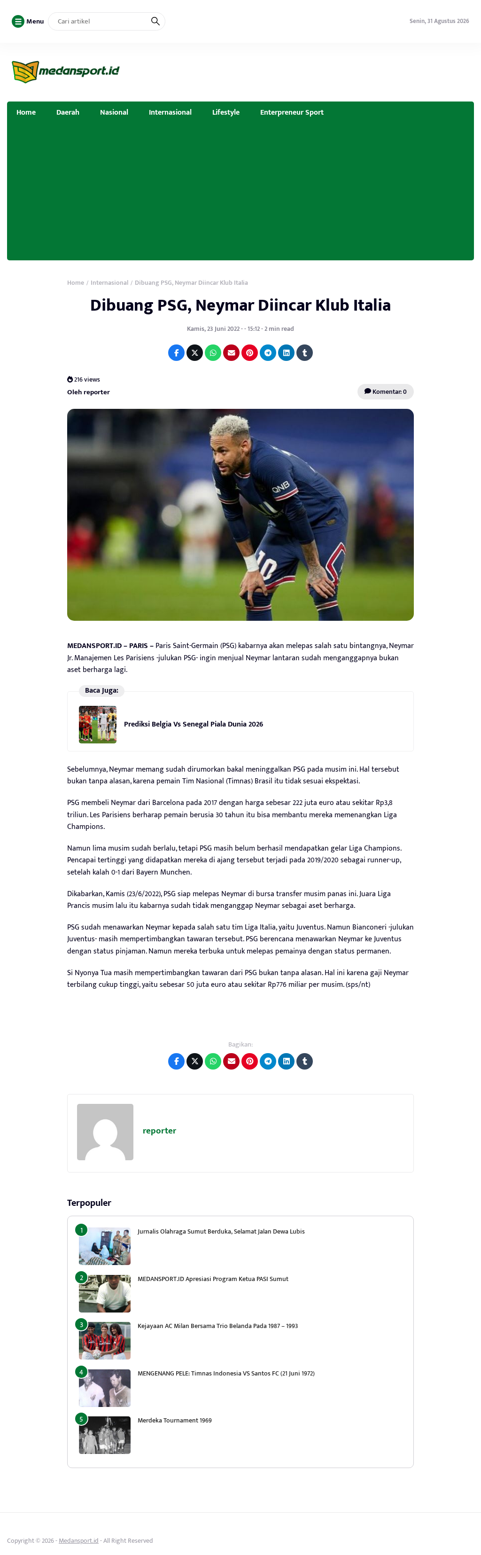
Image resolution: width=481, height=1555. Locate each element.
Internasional (170, 112)
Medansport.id (79, 1540)
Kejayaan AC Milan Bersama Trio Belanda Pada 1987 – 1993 (218, 1326)
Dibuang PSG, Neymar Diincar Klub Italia (240, 305)
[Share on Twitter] (194, 352)
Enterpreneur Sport (292, 112)
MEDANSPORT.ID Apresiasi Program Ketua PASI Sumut (214, 1279)
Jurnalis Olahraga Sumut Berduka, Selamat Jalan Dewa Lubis (221, 1231)
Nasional (114, 112)
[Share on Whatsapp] (213, 352)
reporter (159, 1131)
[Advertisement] (240, 194)
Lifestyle (226, 112)
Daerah (67, 112)
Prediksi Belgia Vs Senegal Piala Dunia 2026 (193, 724)
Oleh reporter (88, 392)
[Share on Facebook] (176, 352)
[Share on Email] (231, 352)
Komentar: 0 (389, 391)
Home (26, 112)
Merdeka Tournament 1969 (175, 1420)
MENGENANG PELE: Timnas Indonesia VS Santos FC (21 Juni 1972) (226, 1373)
